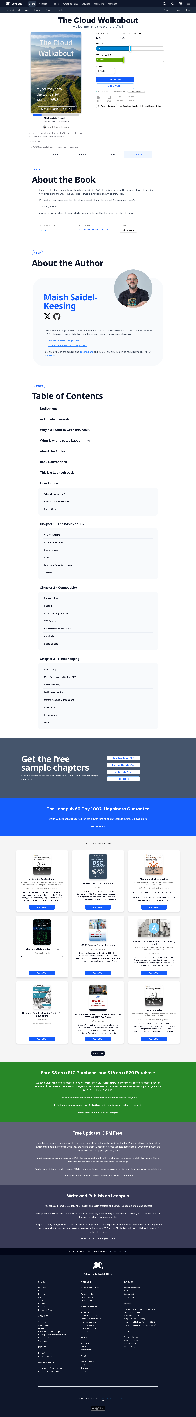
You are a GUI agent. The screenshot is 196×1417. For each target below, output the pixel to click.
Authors (43, 4)
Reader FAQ (129, 1294)
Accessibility (86, 1350)
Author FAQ (86, 1312)
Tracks (60, 10)
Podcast (167, 10)
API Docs (85, 1332)
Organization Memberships (50, 1368)
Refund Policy (129, 1347)
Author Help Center (89, 1316)
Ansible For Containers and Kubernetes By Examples (154, 942)
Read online (123, 779)
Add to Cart (115, 80)
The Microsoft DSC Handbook (98, 883)
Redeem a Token (45, 1310)
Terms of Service (131, 1337)
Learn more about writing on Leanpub (98, 1112)
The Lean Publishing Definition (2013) (140, 1322)
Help (188, 10)
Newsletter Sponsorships (49, 1332)
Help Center (129, 1297)
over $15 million (92, 1105)
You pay (99, 67)
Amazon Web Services (89, 229)
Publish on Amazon (46, 1338)
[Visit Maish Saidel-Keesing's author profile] (133, 288)
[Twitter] (47, 316)
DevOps (104, 229)
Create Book (86, 1291)
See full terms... (98, 826)
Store (32, 4)
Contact (84, 1368)
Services (86, 4)
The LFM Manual (88, 1325)
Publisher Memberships (48, 1371)
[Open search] (164, 4)
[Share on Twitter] (41, 230)
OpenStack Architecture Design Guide (67, 345)
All (19, 10)
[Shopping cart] (180, 4)
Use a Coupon (44, 1307)
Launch (179, 10)
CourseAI (42, 1322)
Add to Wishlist (115, 86)
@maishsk (49, 355)
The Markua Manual (89, 1328)
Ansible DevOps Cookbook (42, 879)
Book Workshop (45, 1353)
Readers (55, 4)
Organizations (70, 4)
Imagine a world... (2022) (134, 1319)
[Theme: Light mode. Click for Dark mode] (172, 4)
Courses (49, 10)
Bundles (37, 10)
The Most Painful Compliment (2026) (139, 1309)
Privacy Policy (130, 1343)
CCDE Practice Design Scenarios (98, 945)
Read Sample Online (123, 772)
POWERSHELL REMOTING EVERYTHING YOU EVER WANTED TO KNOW (98, 1016)
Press (83, 1371)
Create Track (86, 1300)
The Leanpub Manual (90, 1322)
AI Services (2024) (131, 1316)
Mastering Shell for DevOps (154, 879)
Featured (10, 10)
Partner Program (88, 1343)
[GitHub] (56, 316)
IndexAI (41, 1328)
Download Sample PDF (123, 758)
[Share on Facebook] (46, 230)
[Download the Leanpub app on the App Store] (98, 1408)
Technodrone (86, 352)
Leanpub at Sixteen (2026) (135, 1312)
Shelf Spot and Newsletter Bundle (52, 1335)
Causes (84, 1347)
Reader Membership (136, 92)
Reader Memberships (133, 1288)
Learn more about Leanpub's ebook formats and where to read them (98, 1175)
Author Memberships (90, 1288)
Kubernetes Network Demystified (42, 949)
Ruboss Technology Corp (112, 1398)
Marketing (99, 4)
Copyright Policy (131, 1340)
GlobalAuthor (44, 1325)
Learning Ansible (154, 1010)
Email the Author (128, 230)
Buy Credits (129, 1291)
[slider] (130, 48)
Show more (98, 1053)
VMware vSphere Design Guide (63, 340)
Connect (112, 4)
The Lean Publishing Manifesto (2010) (140, 1325)
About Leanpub (87, 1362)
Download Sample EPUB (123, 765)
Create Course (87, 1297)
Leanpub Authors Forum (91, 1319)
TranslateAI (43, 1341)
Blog (83, 1365)
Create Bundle (87, 1294)
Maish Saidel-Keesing (58, 127)
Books (27, 10)
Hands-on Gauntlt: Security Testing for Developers (42, 1014)
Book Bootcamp (45, 1356)
